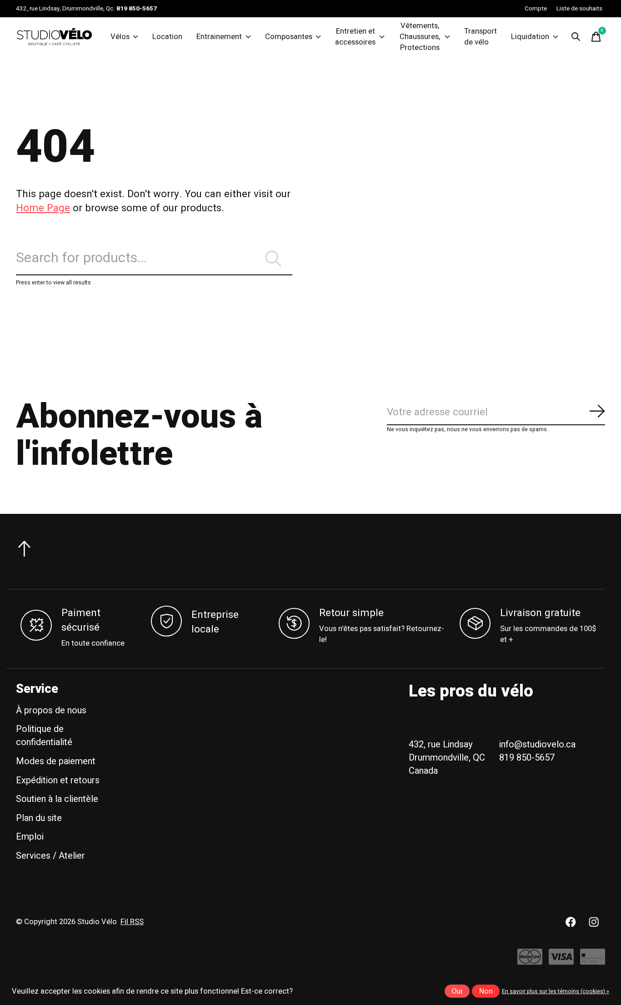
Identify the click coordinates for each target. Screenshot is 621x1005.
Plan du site (39, 818)
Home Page (43, 208)
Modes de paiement (55, 761)
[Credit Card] (592, 961)
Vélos (120, 36)
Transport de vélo (480, 37)
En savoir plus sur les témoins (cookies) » (555, 991)
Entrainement (219, 36)
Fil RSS (132, 921)
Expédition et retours (58, 780)
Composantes (288, 36)
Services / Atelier (50, 855)
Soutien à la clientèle (57, 799)
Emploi (30, 836)
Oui (456, 991)
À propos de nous (51, 710)
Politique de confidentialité (44, 735)
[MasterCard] (529, 961)
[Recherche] (576, 37)
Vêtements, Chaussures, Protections (420, 36)
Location (167, 36)
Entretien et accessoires (355, 37)
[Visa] (561, 961)
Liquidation (530, 36)
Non (486, 991)
